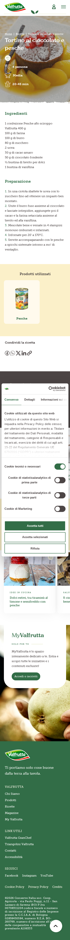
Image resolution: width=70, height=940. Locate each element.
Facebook (11, 875)
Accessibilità (13, 857)
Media (18, 75)
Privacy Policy (38, 887)
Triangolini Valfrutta (19, 844)
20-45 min (20, 84)
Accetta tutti (35, 525)
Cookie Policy (14, 887)
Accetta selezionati (35, 537)
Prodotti (10, 800)
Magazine (11, 813)
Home (8, 34)
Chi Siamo (12, 794)
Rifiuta (35, 548)
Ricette (20, 34)
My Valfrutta (13, 819)
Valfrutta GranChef (18, 838)
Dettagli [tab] (29, 399)
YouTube (46, 875)
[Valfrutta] (15, 7)
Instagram (29, 875)
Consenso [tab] (11, 399)
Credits (57, 887)
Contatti (10, 850)
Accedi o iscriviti (26, 676)
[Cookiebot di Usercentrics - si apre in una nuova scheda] (49, 388)
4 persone (20, 67)
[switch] (60, 480)
